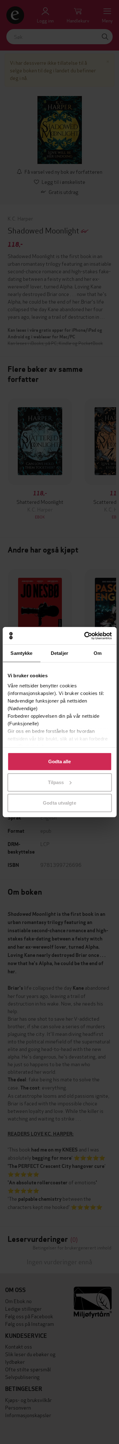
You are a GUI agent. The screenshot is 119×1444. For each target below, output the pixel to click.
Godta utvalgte (59, 803)
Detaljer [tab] (59, 653)
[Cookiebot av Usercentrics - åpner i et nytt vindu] (85, 635)
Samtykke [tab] (21, 653)
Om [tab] (98, 653)
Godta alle (59, 761)
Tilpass (56, 782)
